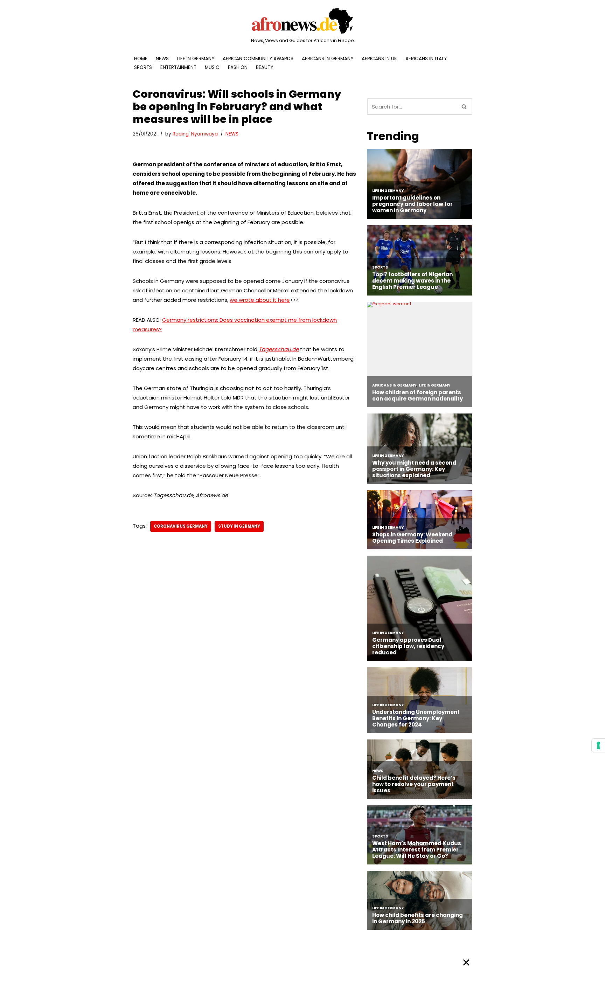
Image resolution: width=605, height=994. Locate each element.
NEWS (162, 58)
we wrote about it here (260, 300)
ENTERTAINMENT (178, 67)
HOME (140, 58)
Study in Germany (239, 526)
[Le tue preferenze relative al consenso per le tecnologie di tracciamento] (598, 745)
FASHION (238, 67)
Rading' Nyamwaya (195, 134)
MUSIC (212, 67)
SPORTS (143, 67)
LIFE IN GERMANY (195, 58)
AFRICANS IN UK (379, 58)
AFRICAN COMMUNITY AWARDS (258, 58)
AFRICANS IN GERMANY (327, 58)
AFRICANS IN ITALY (426, 58)
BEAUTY (264, 67)
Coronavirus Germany (181, 526)
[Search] (464, 106)
